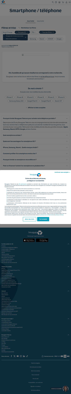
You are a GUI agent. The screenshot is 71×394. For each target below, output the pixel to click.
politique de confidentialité (47, 214)
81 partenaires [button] (23, 184)
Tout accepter (43, 219)
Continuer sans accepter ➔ (62, 172)
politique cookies (59, 214)
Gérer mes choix (29, 219)
